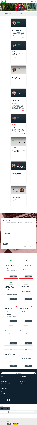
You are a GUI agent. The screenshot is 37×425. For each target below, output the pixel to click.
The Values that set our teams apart (17, 54)
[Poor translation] (7, 408)
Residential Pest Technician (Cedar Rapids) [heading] (9, 288)
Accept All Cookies (15, 423)
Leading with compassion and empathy (18, 126)
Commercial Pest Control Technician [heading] (9, 264)
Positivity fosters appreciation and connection (16, 102)
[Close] (36, 420)
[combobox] (18, 234)
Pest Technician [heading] (24, 308)
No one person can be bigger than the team (17, 78)
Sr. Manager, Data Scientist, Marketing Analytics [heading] (10, 354)
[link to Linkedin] (8, 400)
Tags (3, 236)
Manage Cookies (9, 423)
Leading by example (16, 30)
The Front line (14, 51)
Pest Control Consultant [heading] (11, 330)
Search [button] (34, 373)
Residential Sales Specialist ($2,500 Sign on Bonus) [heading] (10, 310)
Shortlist (16, 261)
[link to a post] (18, 23)
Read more (22, 37)
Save (5, 243)
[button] (29, 1)
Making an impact (16, 197)
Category (4, 231)
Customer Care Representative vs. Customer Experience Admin (18, 150)
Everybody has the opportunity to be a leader (18, 174)
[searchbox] (11, 233)
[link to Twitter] (9, 400)
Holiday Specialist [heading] (24, 286)
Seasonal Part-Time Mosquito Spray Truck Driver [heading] (25, 265)
